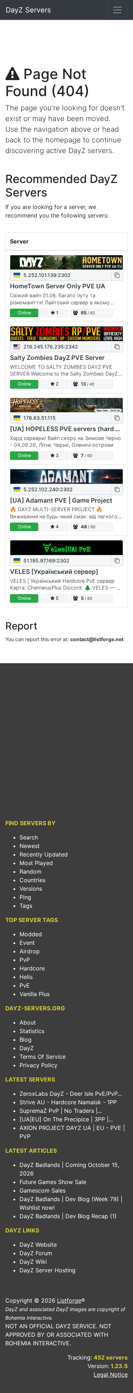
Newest (30, 845)
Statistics (32, 1031)
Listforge (69, 1300)
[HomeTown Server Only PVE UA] (66, 262)
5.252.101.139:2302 (46, 275)
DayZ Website (38, 1244)
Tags (26, 905)
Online (24, 312)
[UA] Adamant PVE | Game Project (61, 500)
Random (30, 871)
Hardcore (32, 968)
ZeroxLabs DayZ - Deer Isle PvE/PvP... (71, 1093)
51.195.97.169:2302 (46, 560)
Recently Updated (44, 854)
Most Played (36, 862)
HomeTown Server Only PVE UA (57, 286)
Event (27, 942)
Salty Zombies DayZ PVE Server (57, 357)
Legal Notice (111, 1374)
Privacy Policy (38, 1065)
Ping (25, 897)
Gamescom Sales (43, 1190)
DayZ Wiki (33, 1261)
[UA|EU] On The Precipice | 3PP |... (66, 1119)
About (28, 1022)
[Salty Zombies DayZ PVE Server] (66, 333)
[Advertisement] (66, 45)
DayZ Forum (36, 1253)
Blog (26, 1039)
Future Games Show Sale (53, 1181)
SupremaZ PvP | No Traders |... (61, 1110)
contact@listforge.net (96, 639)
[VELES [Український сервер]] (66, 547)
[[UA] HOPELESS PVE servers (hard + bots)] (66, 405)
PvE (25, 985)
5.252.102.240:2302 (47, 489)
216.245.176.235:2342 (50, 347)
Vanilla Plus (35, 993)
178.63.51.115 (39, 418)
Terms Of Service (43, 1056)
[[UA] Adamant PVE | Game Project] (66, 476)
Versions (31, 888)
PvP (25, 959)
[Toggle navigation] (117, 10)
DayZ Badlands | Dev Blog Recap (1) (68, 1216)
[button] (117, 275)
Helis (26, 976)
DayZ (27, 1048)
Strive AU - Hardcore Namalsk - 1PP (68, 1102)
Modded (31, 934)
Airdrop (30, 951)
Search (29, 837)
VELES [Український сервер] (54, 571)
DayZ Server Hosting (48, 1270)
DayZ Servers (28, 10)
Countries (32, 880)
